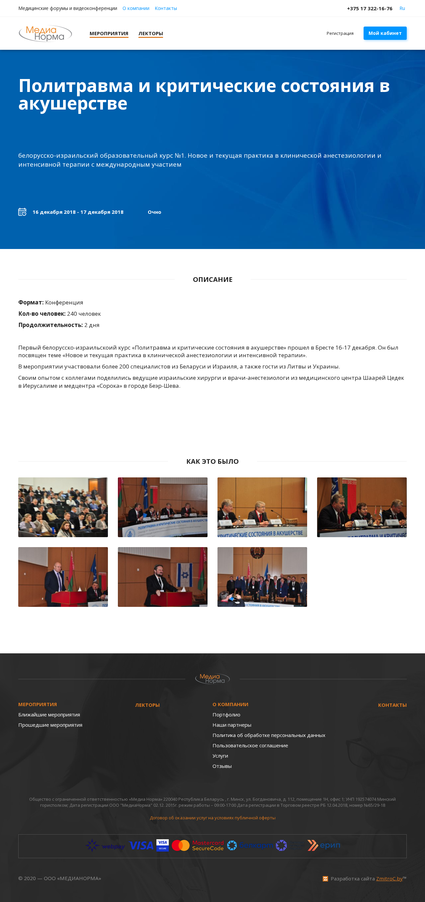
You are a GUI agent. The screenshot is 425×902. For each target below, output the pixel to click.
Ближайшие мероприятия (49, 714)
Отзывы (222, 766)
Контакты (166, 8)
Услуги (220, 755)
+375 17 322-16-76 (369, 8)
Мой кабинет (385, 33)
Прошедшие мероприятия (50, 724)
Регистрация (340, 33)
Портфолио (226, 714)
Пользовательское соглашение (250, 745)
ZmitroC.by (389, 878)
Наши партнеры (231, 724)
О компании (136, 8)
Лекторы (147, 704)
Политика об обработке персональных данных (268, 735)
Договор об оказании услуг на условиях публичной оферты (213, 818)
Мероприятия (37, 704)
